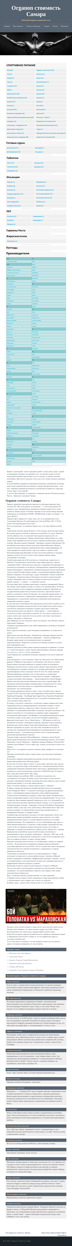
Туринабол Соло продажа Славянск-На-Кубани (26, 970)
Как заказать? (18, 26)
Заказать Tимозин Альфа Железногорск (23, 960)
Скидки (46, 26)
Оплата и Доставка (33, 26)
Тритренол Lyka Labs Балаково (20, 963)
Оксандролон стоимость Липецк (19, 652)
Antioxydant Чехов (16, 957)
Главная (7, 26)
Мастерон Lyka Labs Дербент (20, 953)
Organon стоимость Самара (36, 11)
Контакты (64, 26)
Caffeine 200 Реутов (16, 967)
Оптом (55, 26)
